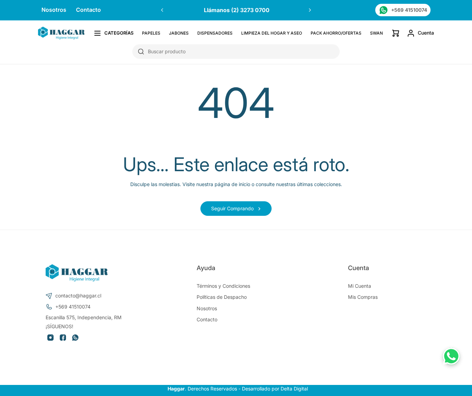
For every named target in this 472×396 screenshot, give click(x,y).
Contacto (88, 10)
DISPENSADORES (215, 33)
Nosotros (53, 10)
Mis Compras (363, 297)
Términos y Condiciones (223, 286)
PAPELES (151, 33)
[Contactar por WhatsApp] (451, 356)
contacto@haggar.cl (78, 295)
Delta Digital (294, 389)
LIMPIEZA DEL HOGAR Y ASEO (271, 33)
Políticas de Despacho (222, 297)
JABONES (179, 33)
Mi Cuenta (359, 286)
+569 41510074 (73, 307)
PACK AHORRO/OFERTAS (336, 33)
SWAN (376, 33)
